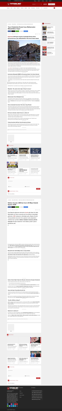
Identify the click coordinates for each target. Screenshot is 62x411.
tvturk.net (25, 129)
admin (11, 141)
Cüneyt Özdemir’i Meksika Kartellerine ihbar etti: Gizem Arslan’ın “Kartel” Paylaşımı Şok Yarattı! (24, 1)
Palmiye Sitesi (34, 62)
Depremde (10, 36)
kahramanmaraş (17, 129)
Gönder (18, 31)
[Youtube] (15, 404)
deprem (14, 129)
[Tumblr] (17, 406)
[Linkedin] (13, 404)
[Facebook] (7, 404)
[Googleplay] (13, 406)
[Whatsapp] (7, 406)
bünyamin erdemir (11, 129)
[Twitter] (9, 404)
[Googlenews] (9, 406)
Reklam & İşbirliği (22, 395)
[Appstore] (11, 406)
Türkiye (23, 129)
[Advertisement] (31, 16)
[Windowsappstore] (15, 406)
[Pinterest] (17, 404)
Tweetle (14, 31)
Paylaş (10, 31)
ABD (14, 216)
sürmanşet (20, 129)
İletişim (20, 397)
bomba (26, 212)
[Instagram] (11, 404)
